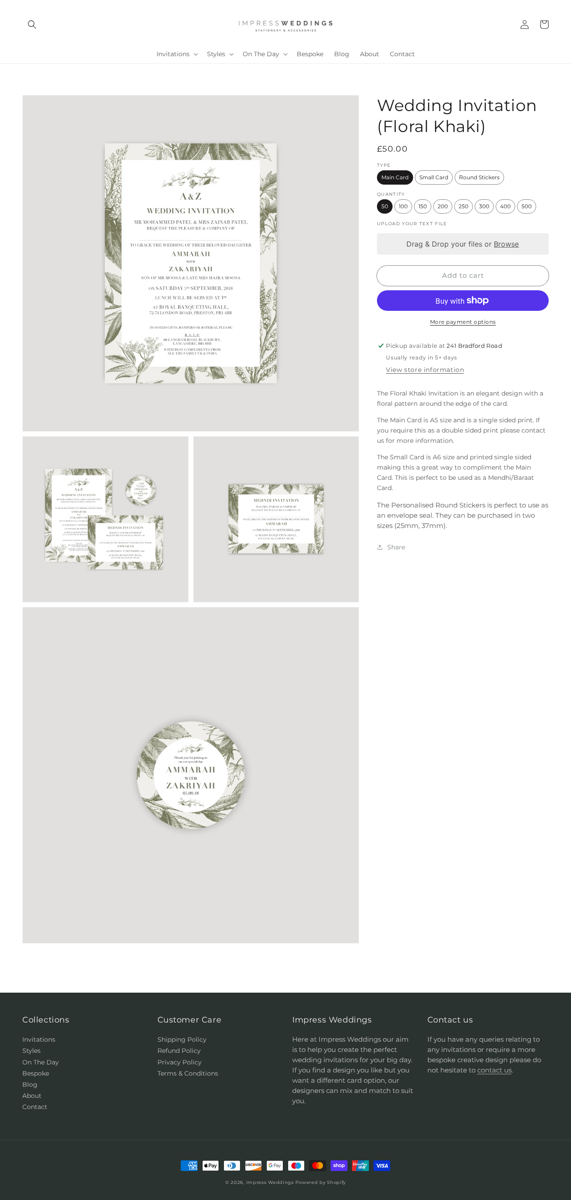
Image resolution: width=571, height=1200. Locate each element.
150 (422, 206)
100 (403, 206)
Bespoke (35, 1073)
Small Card (433, 177)
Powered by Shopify (320, 1182)
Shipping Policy (182, 1039)
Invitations (38, 1039)
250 (463, 206)
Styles (31, 1051)
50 (384, 206)
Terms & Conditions (187, 1073)
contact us (494, 1070)
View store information (425, 370)
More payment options (463, 321)
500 (526, 206)
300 (484, 206)
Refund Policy (179, 1051)
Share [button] (396, 547)
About (31, 1096)
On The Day (40, 1062)
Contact (34, 1107)
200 (443, 206)
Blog (29, 1084)
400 (505, 206)
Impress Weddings (270, 1182)
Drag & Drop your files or (463, 243)
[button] (32, 24)
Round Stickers (479, 177)
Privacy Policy (179, 1062)
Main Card (395, 177)
